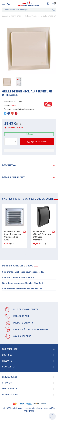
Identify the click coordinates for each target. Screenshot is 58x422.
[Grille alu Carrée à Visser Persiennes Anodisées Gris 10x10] (14, 216)
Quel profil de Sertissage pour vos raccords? (23, 272)
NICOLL (15, 105)
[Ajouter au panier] (25, 231)
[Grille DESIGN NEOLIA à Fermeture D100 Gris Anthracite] (43, 216)
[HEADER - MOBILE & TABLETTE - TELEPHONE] (9, 3)
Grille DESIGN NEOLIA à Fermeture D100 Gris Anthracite (42, 235)
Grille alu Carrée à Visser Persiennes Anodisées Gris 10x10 (12, 235)
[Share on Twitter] (5, 113)
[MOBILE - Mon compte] (48, 3)
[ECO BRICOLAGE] (29, 3)
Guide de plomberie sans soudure (18, 277)
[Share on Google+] (12, 113)
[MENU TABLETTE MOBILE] (4, 3)
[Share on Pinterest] (16, 113)
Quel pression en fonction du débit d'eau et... (23, 289)
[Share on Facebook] (8, 113)
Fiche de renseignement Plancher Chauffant (22, 283)
